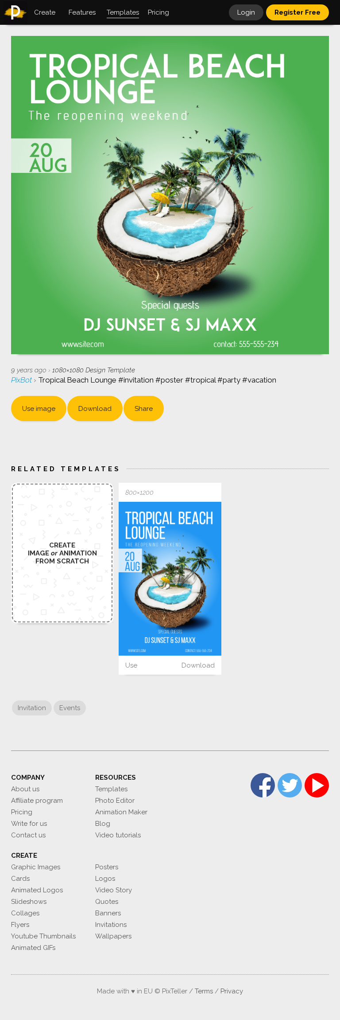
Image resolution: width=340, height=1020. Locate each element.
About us (25, 789)
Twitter (290, 785)
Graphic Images (35, 867)
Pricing (21, 812)
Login (246, 12)
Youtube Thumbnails (43, 936)
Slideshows (28, 902)
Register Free (297, 12)
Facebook (263, 785)
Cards (20, 879)
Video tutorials (118, 835)
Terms (204, 991)
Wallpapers (113, 936)
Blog (102, 824)
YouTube (317, 785)
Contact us (28, 835)
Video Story (113, 890)
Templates (111, 789)
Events (69, 708)
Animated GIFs (33, 948)
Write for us (29, 824)
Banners (108, 913)
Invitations (111, 925)
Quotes (106, 902)
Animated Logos (37, 890)
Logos (105, 879)
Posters (106, 867)
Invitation (32, 708)
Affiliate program (37, 801)
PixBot (22, 379)
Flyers (20, 925)
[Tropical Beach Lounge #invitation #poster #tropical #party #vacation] (170, 579)
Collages (25, 913)
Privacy (231, 991)
